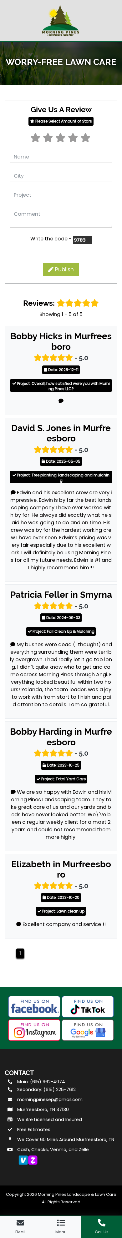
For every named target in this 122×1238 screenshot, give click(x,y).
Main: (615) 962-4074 (41, 1082)
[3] (61, 139)
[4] (73, 139)
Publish (63, 269)
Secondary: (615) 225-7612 (46, 1089)
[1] (36, 139)
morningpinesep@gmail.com (50, 1099)
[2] (48, 139)
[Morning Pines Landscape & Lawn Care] (61, 20)
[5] (86, 139)
